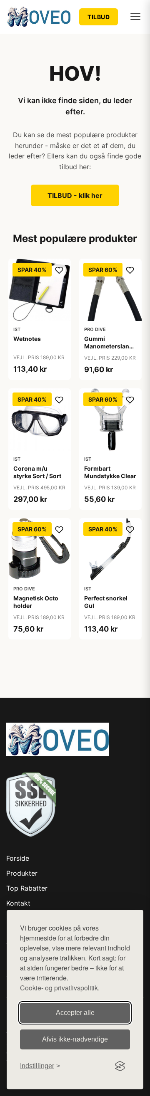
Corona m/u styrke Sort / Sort (37, 472)
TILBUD (99, 16)
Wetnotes (27, 338)
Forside (17, 858)
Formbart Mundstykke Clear (110, 472)
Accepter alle (75, 1012)
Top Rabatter (27, 888)
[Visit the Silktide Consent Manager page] (120, 1066)
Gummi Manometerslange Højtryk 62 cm (110, 346)
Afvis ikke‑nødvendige (75, 1039)
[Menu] (135, 16)
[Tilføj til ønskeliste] (59, 270)
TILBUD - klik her (75, 195)
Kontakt (18, 903)
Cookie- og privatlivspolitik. (60, 987)
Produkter (22, 873)
